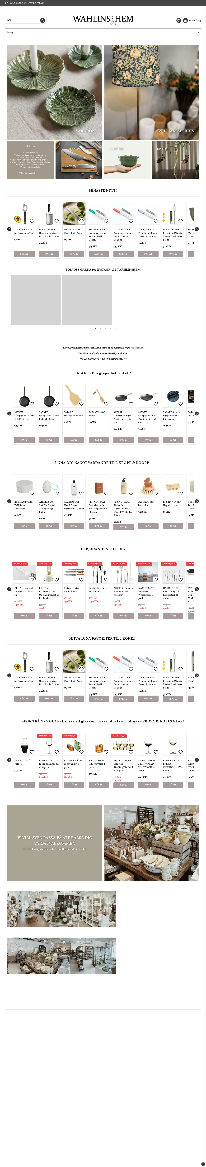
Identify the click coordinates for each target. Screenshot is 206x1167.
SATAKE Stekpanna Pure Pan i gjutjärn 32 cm (147, 417)
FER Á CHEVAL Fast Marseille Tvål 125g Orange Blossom (98, 507)
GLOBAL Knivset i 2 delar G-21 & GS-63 (24, 592)
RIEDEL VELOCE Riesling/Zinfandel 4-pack (49, 764)
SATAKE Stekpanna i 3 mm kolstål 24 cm (24, 416)
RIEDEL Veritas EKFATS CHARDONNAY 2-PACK (173, 765)
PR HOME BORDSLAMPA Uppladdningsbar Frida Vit (49, 593)
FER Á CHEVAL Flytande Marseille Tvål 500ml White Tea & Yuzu (123, 508)
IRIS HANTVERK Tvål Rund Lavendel (23, 505)
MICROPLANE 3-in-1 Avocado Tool (24, 231)
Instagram (137, 348)
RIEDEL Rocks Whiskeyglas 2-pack (97, 764)
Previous (9, 229)
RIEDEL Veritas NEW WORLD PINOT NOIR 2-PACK (146, 765)
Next (197, 229)
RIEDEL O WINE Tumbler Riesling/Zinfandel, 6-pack (123, 765)
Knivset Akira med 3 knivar (71, 590)
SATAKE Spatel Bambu (97, 414)
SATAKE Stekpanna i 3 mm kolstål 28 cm (49, 416)
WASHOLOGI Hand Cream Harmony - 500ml (74, 505)
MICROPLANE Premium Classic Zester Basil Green (98, 235)
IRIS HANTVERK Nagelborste (172, 503)
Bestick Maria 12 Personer (98, 590)
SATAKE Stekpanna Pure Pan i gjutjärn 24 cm (122, 417)
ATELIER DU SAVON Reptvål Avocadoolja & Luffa (47, 507)
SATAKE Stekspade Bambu (74, 414)
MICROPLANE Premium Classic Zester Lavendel (147, 233)
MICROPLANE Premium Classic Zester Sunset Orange (123, 235)
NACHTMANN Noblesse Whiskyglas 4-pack (146, 593)
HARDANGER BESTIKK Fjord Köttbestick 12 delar (171, 593)
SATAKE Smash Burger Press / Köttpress (171, 416)
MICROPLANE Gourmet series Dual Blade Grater (49, 233)
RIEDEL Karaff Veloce (22, 762)
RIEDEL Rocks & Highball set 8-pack (73, 764)
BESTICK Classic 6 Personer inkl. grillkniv (123, 592)
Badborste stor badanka (146, 503)
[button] (178, 20)
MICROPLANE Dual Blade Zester (74, 231)
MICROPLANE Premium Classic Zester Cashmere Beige (173, 235)
